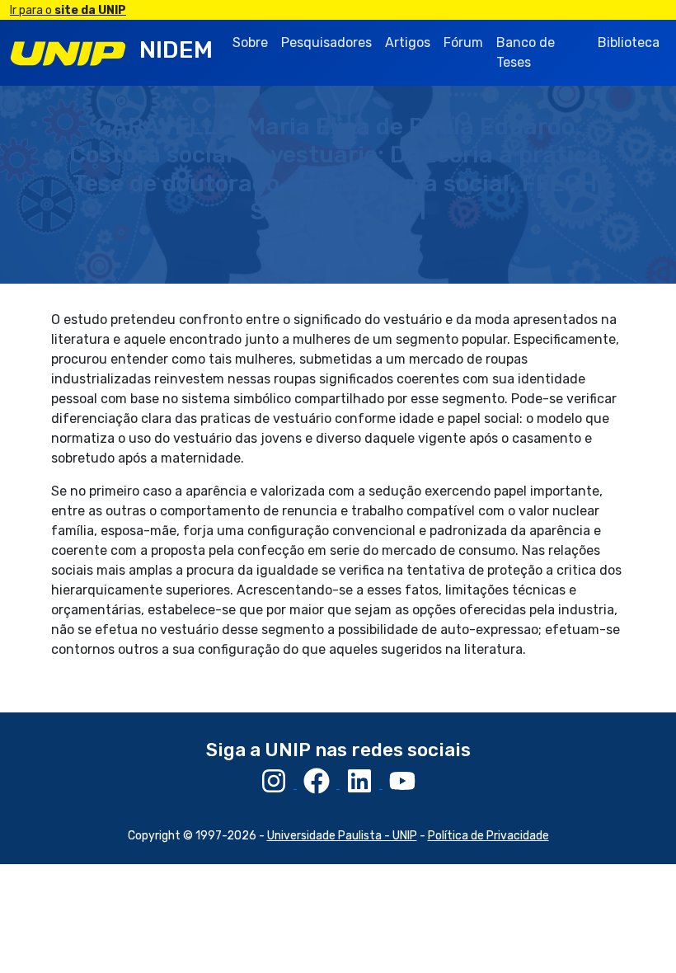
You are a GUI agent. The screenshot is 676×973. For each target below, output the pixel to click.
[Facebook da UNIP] (318, 784)
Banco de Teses (525, 52)
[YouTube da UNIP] (402, 784)
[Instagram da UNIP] (275, 784)
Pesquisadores (326, 42)
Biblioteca (629, 42)
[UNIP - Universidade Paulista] (68, 53)
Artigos (407, 42)
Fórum (463, 42)
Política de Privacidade (488, 836)
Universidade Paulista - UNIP (342, 836)
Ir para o (68, 10)
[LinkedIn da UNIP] (361, 784)
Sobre (250, 42)
